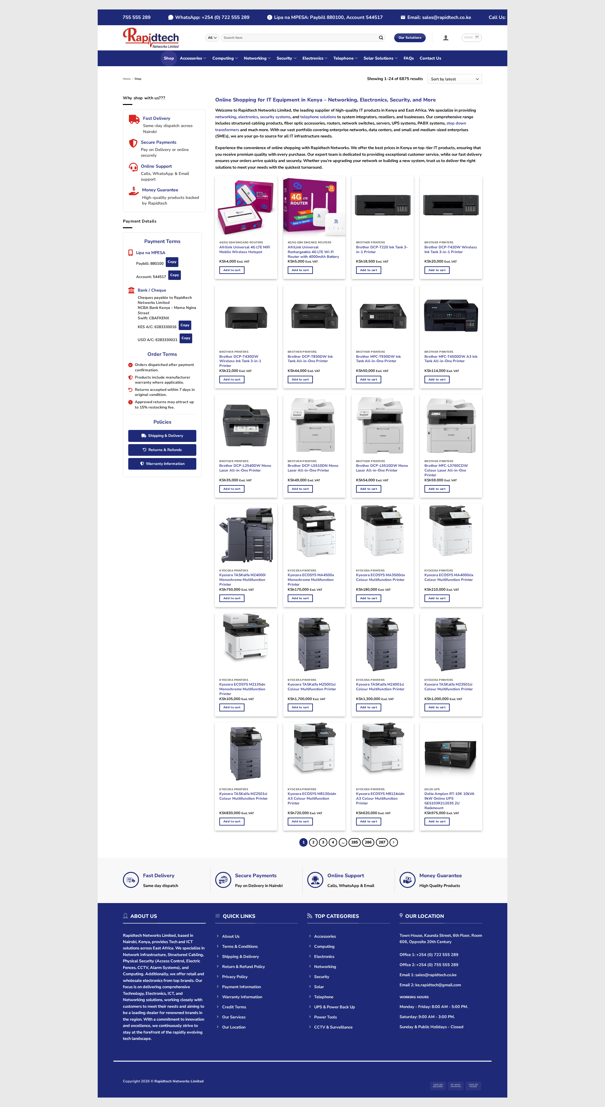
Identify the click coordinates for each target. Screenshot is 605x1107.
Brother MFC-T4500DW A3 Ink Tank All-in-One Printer (450, 359)
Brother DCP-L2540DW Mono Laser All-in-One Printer (245, 468)
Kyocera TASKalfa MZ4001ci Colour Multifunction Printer (380, 687)
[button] (446, 37)
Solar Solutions (378, 58)
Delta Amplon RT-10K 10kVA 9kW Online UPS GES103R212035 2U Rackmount (449, 800)
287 (382, 842)
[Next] (393, 842)
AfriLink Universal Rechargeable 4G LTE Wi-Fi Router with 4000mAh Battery (313, 252)
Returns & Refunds (165, 449)
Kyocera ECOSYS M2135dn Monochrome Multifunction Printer (242, 689)
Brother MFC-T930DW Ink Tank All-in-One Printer (378, 359)
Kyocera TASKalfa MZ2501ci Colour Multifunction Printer (243, 796)
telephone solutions (317, 117)
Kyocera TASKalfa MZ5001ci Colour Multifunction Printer (312, 687)
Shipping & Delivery (165, 435)
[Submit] (381, 37)
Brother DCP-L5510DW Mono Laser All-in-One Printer (382, 468)
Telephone (343, 58)
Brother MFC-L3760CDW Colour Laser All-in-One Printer (446, 470)
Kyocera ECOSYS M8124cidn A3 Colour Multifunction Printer (380, 798)
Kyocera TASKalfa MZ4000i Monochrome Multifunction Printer (242, 580)
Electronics (312, 58)
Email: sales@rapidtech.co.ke (425, 17)
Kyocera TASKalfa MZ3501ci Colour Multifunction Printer (448, 687)
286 (368, 842)
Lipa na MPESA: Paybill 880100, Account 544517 (314, 17)
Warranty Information (165, 463)
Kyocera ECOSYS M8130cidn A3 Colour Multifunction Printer (312, 798)
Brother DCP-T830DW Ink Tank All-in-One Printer (310, 359)
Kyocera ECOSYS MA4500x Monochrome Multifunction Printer (311, 580)
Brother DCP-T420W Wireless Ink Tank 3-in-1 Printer (450, 249)
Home (127, 79)
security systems (275, 117)
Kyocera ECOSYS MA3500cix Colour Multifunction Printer (380, 577)
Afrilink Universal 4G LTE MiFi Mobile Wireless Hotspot (244, 249)
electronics (248, 117)
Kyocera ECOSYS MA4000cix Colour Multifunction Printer (448, 577)
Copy (172, 261)
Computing (223, 58)
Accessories (191, 58)
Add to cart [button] (231, 270)
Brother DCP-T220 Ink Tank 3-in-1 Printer (382, 249)
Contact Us (430, 58)
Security (284, 58)
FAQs (409, 58)
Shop (169, 58)
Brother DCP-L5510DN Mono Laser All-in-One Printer (313, 468)
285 (354, 842)
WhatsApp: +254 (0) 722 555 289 (198, 17)
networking (225, 117)
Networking (255, 58)
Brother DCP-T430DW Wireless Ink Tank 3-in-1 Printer (240, 361)
